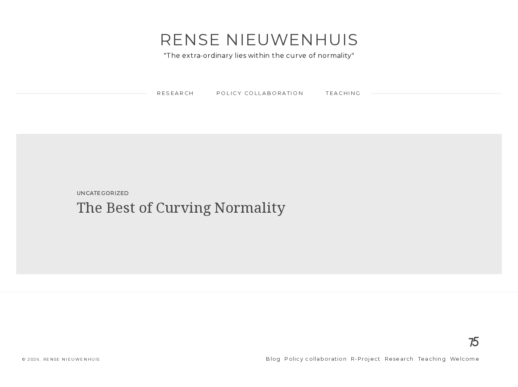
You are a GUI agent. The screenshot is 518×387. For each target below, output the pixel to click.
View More (259, 204)
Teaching (343, 93)
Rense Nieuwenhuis (259, 39)
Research (175, 93)
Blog (273, 359)
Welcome (465, 359)
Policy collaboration (260, 93)
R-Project (366, 359)
